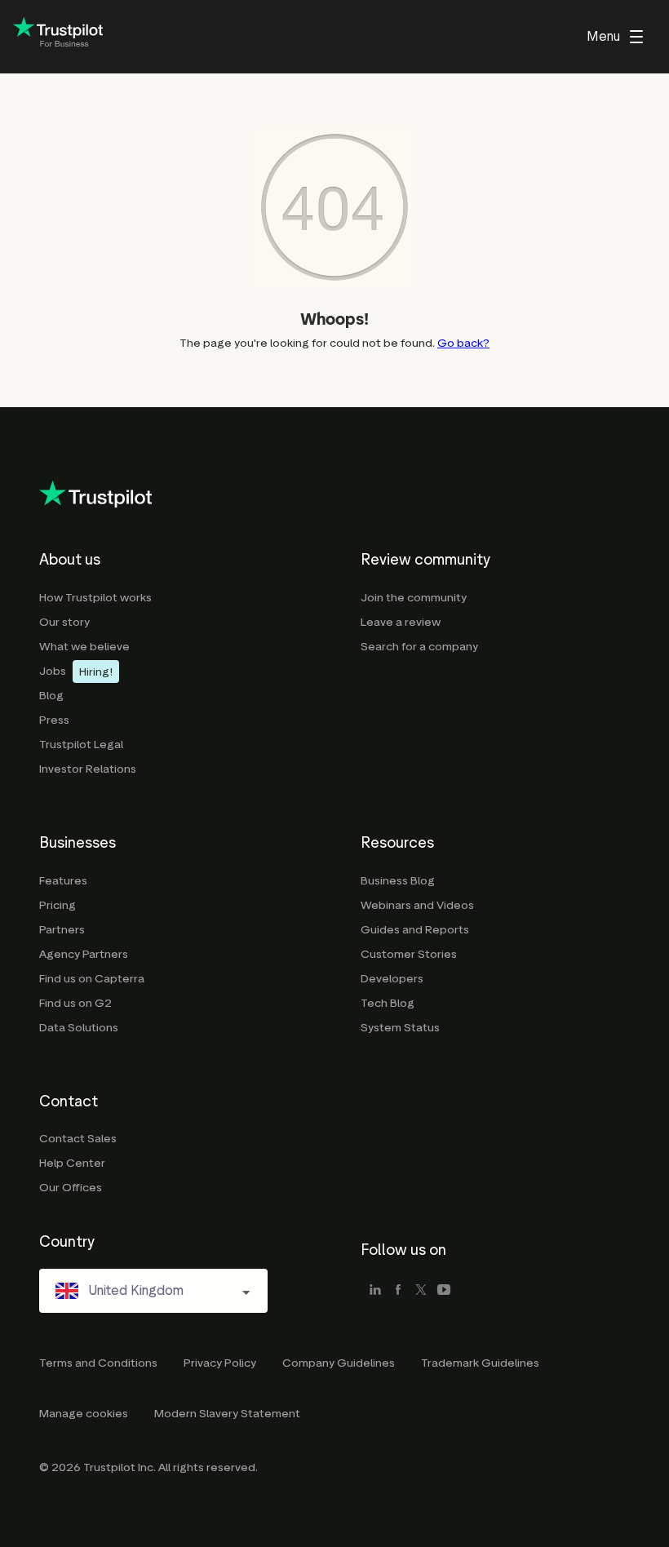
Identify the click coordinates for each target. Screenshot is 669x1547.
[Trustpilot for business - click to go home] (58, 37)
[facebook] (398, 1291)
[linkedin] (375, 1291)
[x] (421, 1291)
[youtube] (444, 1291)
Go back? (463, 343)
